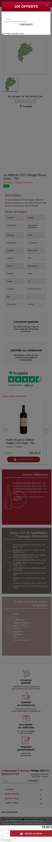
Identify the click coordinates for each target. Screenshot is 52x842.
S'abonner (26, 24)
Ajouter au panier (33, 833)
